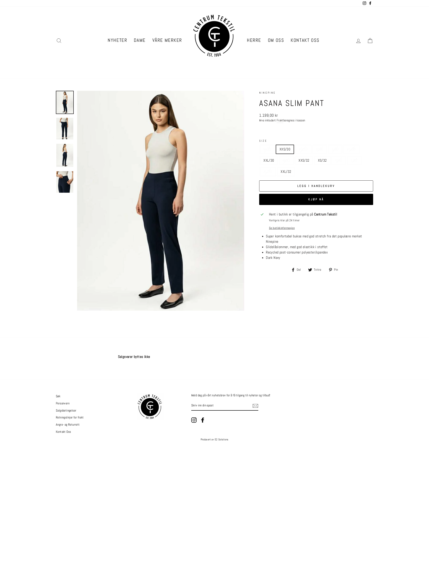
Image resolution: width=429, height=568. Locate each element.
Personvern (62, 403)
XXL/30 (268, 160)
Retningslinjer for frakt (70, 417)
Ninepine (267, 93)
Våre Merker (167, 40)
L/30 (335, 149)
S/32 (339, 160)
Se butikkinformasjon (282, 228)
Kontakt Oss (305, 40)
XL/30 (351, 149)
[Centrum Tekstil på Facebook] (202, 420)
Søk (58, 396)
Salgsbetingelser (66, 410)
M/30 (267, 149)
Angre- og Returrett (68, 425)
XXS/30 (285, 149)
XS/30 (303, 149)
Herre (254, 40)
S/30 (319, 149)
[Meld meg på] (255, 406)
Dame (139, 40)
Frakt (280, 120)
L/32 (354, 160)
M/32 (286, 160)
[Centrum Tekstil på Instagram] (194, 420)
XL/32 (267, 171)
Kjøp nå (316, 199)
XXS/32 (304, 160)
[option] (160, 201)
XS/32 (322, 160)
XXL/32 (286, 171)
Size (263, 141)
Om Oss (276, 40)
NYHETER (117, 40)
